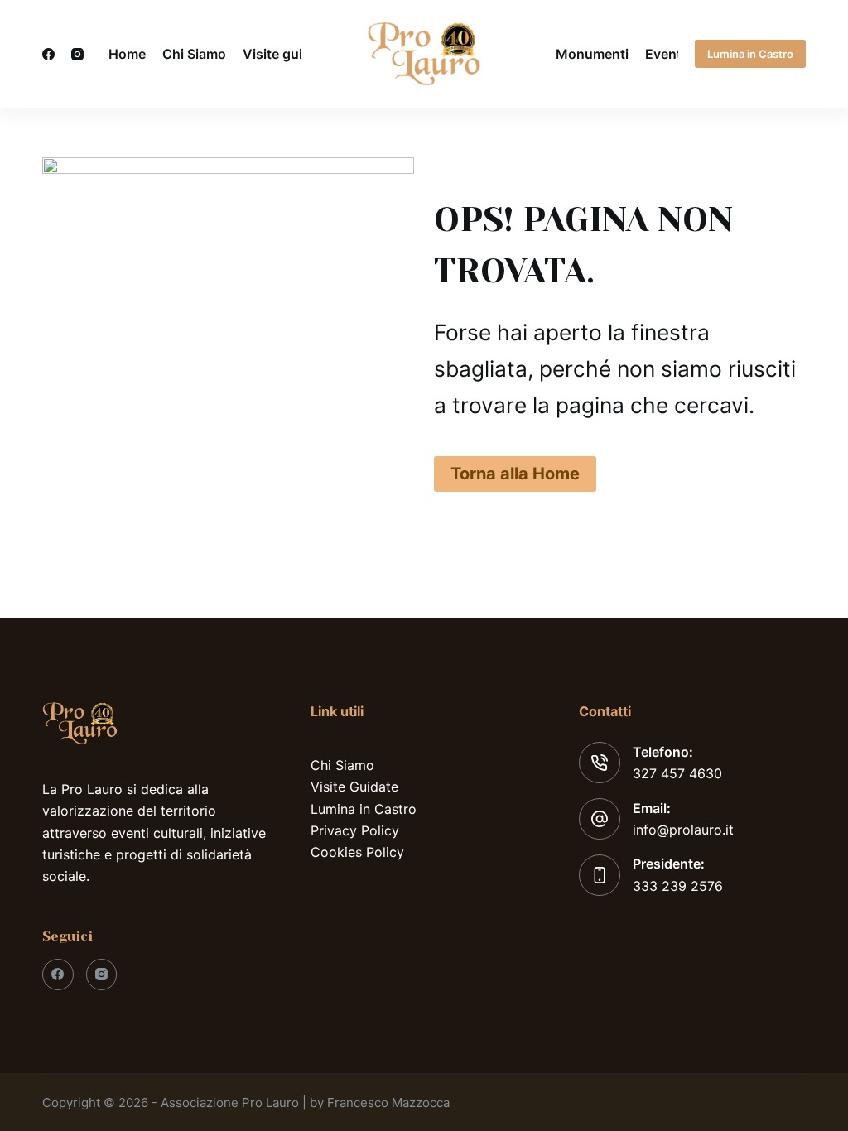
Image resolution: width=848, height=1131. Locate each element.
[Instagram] (77, 54)
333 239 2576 (678, 886)
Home (127, 54)
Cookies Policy (357, 852)
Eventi (665, 54)
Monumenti (592, 54)
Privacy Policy (355, 830)
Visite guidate (286, 54)
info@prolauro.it (683, 829)
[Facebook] (48, 54)
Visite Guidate (354, 786)
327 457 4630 (677, 773)
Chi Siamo (194, 54)
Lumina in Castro (750, 53)
